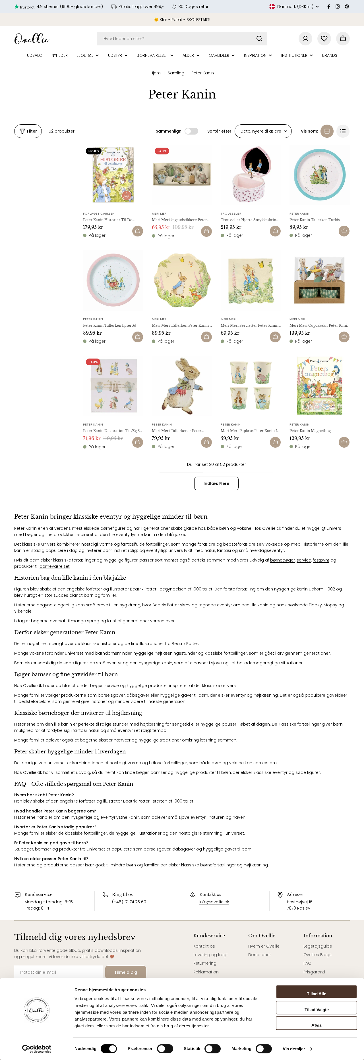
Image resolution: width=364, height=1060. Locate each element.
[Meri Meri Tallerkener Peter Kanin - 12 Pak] (182, 386)
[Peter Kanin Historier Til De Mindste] (113, 175)
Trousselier (231, 213)
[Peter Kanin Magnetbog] (319, 386)
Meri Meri (159, 213)
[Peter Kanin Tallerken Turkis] (319, 175)
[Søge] (259, 38)
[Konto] (305, 38)
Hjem (155, 73)
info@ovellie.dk (214, 902)
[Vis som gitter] (327, 131)
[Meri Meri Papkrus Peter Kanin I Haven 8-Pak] (251, 386)
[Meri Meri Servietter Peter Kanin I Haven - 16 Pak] (251, 280)
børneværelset (55, 566)
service (304, 560)
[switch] (165, 1048)
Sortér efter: (219, 131)
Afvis (316, 1025)
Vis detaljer (294, 1048)
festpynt (321, 560)
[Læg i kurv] (137, 231)
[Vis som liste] (343, 131)
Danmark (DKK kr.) (295, 6)
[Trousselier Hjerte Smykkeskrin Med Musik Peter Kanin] (251, 175)
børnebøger (282, 560)
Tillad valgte (317, 1009)
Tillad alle (316, 993)
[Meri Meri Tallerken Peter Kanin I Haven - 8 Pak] (182, 280)
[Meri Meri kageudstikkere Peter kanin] (182, 175)
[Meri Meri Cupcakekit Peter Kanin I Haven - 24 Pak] (319, 280)
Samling (176, 73)
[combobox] (182, 38)
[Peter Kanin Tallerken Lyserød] (113, 280)
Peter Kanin (299, 213)
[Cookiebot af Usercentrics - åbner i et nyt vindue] (37, 1049)
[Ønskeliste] (324, 38)
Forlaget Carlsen (99, 213)
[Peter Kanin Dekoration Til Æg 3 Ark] (113, 386)
